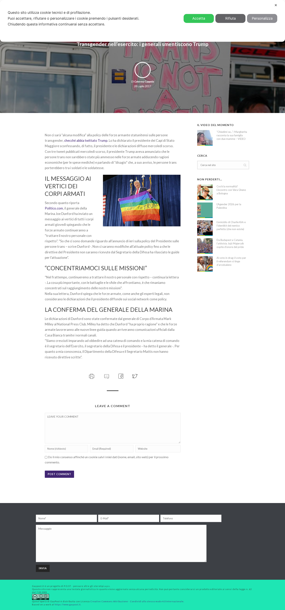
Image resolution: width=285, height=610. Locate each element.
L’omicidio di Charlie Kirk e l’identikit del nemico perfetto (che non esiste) (231, 226)
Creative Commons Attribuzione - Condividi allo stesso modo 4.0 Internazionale (137, 601)
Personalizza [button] (262, 18)
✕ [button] (275, 5)
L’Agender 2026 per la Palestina (229, 206)
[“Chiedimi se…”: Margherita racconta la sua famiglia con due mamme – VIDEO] (205, 138)
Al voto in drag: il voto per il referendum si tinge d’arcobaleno (231, 261)
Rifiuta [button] (230, 18)
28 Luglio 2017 (142, 86)
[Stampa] (91, 375)
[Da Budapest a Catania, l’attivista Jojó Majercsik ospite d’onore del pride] (205, 246)
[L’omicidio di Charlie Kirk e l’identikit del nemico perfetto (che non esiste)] (205, 228)
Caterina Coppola (144, 81)
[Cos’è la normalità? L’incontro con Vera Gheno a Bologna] (205, 192)
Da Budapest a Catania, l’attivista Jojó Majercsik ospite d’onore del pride (230, 243)
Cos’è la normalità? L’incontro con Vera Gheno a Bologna (231, 190)
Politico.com (54, 208)
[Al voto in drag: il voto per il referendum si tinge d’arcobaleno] (205, 264)
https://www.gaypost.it (68, 604)
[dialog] (142, 21)
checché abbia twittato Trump (85, 140)
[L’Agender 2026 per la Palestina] (205, 210)
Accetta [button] (198, 18)
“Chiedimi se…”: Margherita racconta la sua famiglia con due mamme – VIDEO (232, 135)
